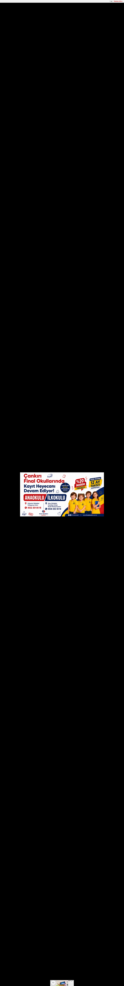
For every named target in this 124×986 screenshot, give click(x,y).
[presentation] (20, 18)
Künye (56, 969)
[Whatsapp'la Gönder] (18, 115)
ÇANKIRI (29, 144)
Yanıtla (33, 269)
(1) (42, 296)
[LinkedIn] (18, 112)
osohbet (18, 976)
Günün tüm (104, 18)
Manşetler (20, 2)
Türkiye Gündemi (68, 9)
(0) (38, 269)
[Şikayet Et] (69, 269)
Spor (79, 9)
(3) (38, 281)
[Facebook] (18, 105)
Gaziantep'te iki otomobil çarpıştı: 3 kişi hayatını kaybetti (54, 18)
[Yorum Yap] (18, 125)
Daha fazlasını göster (45, 333)
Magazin (86, 9)
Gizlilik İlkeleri (71, 969)
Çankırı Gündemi (39, 9)
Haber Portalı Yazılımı (23, 983)
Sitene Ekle (43, 2)
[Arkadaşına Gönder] (18, 118)
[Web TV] (105, 2)
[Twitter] (18, 108)
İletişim (62, 969)
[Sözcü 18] (21, 9)
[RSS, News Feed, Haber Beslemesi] (108, 969)
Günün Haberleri (29, 2)
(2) (42, 269)
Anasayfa (49, 969)
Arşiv (37, 2)
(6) (38, 296)
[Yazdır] (18, 122)
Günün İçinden (53, 9)
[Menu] (95, 9)
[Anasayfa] (15, 2)
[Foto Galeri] (109, 2)
